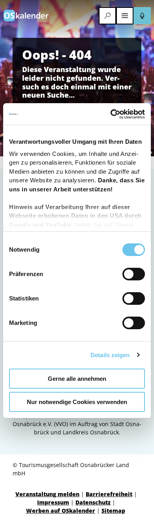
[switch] (133, 274)
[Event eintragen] (142, 15)
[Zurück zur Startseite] (26, 15)
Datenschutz (93, 502)
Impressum (53, 502)
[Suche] (107, 15)
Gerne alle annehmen (77, 378)
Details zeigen (110, 355)
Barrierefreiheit (109, 494)
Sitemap (113, 510)
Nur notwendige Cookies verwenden (77, 402)
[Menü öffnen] (124, 15)
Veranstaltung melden (47, 494)
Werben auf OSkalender (60, 510)
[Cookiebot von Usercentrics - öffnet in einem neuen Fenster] (111, 114)
